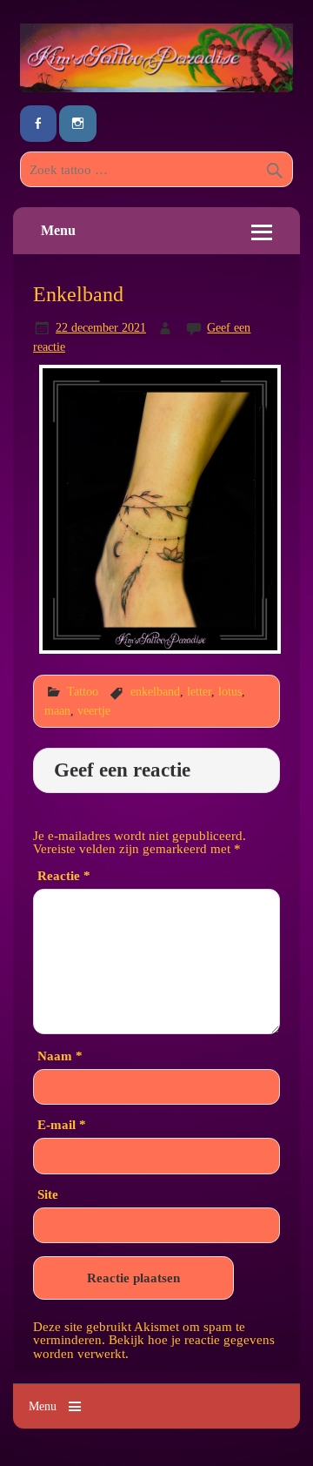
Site (47, 1193)
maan (57, 710)
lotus (230, 691)
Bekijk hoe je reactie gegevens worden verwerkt (154, 1346)
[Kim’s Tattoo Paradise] (156, 87)
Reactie (63, 875)
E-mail (61, 1124)
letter (199, 691)
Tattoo (82, 691)
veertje (93, 710)
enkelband (155, 691)
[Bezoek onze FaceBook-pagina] (38, 124)
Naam (60, 1055)
